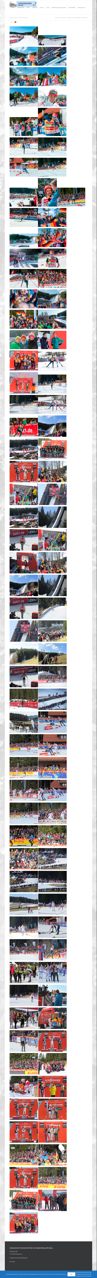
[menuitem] (13, 7)
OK (71, 1274)
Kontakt (12, 1261)
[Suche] (11, 22)
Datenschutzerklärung (83, 1274)
